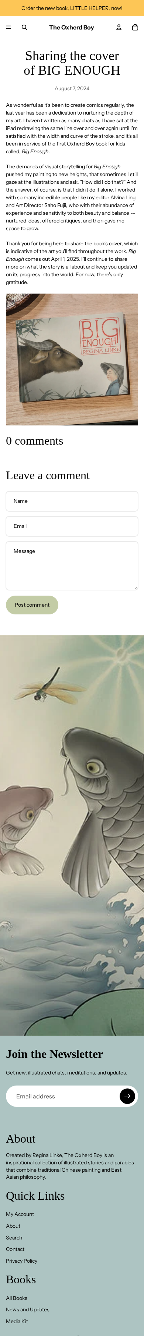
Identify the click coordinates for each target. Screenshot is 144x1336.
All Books (16, 1298)
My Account (20, 1214)
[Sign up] (127, 1096)
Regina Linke (47, 1155)
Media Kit (17, 1321)
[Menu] (8, 27)
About (13, 1226)
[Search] (24, 27)
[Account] (119, 27)
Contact (15, 1249)
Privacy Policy (21, 1261)
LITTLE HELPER (89, 8)
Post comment (32, 605)
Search (14, 1237)
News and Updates (27, 1309)
